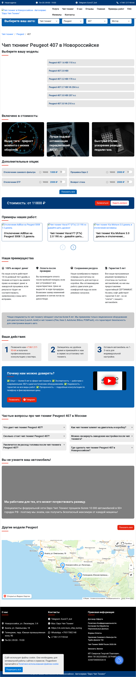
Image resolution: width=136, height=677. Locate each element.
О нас (79, 9)
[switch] (62, 171)
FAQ (129, 9)
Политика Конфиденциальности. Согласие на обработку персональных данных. (102, 626)
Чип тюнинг (68, 9)
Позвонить (14, 399)
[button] (73, 247)
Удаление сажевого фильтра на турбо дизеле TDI (102, 638)
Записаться (102, 203)
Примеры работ (116, 9)
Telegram (30, 399)
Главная (101, 9)
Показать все (68, 192)
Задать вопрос (119, 203)
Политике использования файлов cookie (38, 664)
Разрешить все (13, 669)
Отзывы (90, 9)
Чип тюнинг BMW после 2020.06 (102, 644)
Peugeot (20, 34)
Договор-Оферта (95, 619)
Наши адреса (10, 3)
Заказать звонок (95, 649)
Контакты (70, 14)
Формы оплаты (95, 633)
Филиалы (57, 14)
